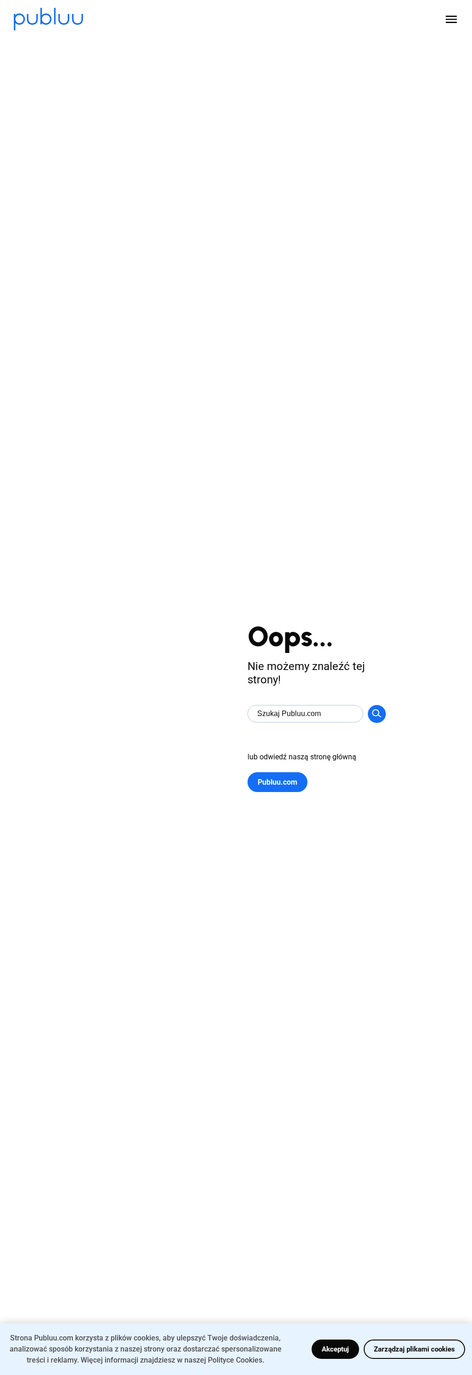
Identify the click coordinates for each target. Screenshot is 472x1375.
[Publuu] (48, 19)
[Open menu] (451, 19)
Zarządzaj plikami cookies (414, 1349)
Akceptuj (335, 1349)
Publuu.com (277, 782)
